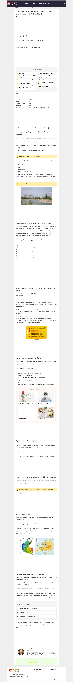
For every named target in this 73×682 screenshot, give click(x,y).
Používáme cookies (52, 669)
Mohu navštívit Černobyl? (25, 612)
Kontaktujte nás (52, 671)
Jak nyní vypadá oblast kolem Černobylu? (28, 608)
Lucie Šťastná (29, 650)
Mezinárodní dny (16, 7)
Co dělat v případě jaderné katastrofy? (28, 616)
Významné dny (33, 3)
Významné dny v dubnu (22, 7)
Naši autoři (51, 673)
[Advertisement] (36, 25)
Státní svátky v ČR (38, 671)
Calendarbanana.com (10, 7)
